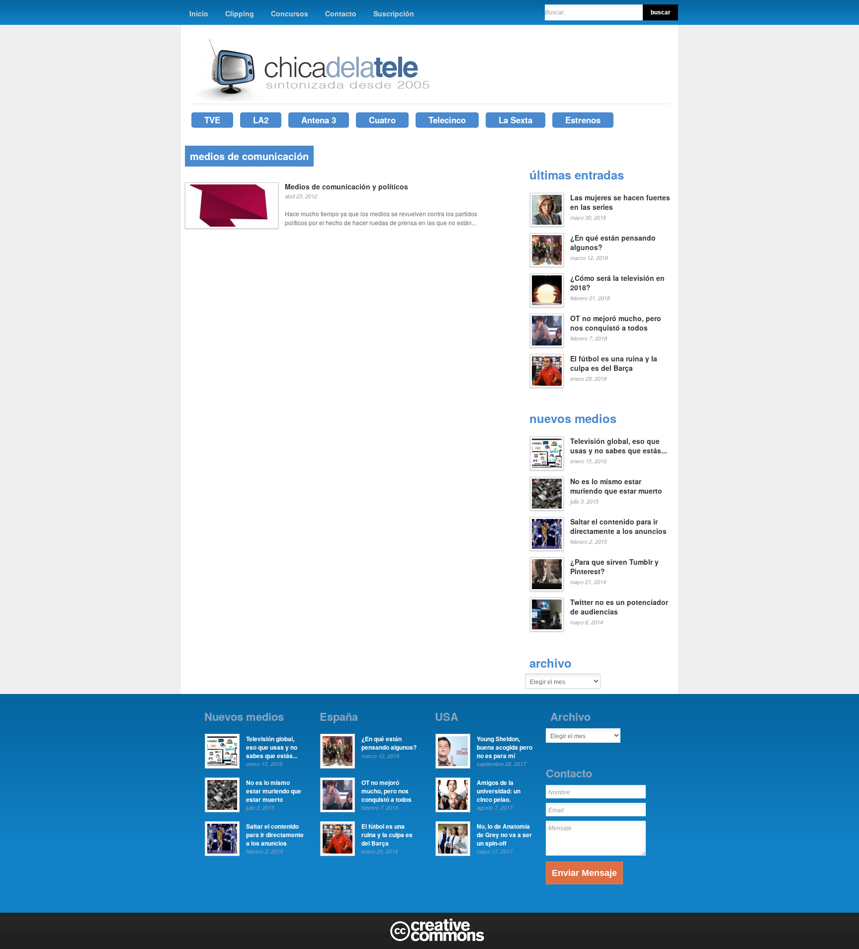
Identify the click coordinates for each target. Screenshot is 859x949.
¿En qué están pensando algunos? (613, 243)
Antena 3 (318, 120)
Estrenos (583, 120)
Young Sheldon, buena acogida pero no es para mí (504, 747)
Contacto (340, 13)
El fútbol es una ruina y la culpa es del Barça (613, 363)
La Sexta (515, 120)
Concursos (289, 13)
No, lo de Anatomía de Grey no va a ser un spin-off (504, 835)
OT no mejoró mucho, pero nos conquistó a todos (615, 323)
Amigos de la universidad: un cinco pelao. (498, 791)
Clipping (239, 13)
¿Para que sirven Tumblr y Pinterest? (614, 567)
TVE (212, 120)
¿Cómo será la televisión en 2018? (617, 283)
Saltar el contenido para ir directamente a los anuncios (618, 526)
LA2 (260, 120)
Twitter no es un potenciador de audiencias (619, 607)
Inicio (198, 13)
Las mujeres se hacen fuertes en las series (620, 202)
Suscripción (393, 13)
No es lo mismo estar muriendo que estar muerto (616, 486)
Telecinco (447, 120)
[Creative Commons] (437, 939)
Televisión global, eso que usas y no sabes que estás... (618, 446)
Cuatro (382, 120)
